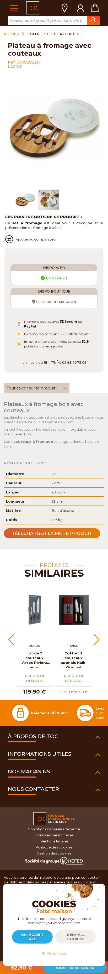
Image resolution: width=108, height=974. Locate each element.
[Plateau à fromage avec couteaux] (25, 200)
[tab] (36, 388)
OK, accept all (32, 937)
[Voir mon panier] (95, 8)
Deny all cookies (76, 937)
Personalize (55, 953)
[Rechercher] (93, 20)
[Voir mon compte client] (80, 8)
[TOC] (32, 7)
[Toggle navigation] (14, 7)
